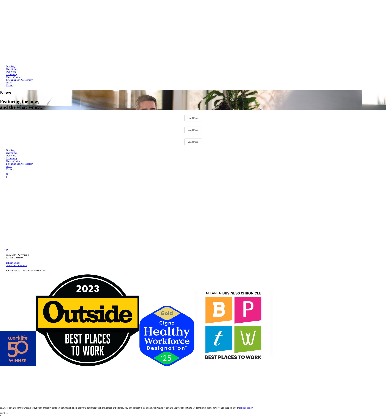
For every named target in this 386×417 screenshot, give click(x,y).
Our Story (11, 66)
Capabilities (11, 69)
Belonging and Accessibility (19, 80)
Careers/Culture (13, 77)
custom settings (184, 407)
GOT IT (4, 413)
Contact (9, 85)
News (9, 82)
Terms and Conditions (16, 265)
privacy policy (246, 407)
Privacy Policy (13, 262)
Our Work (11, 71)
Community (11, 74)
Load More (193, 118)
